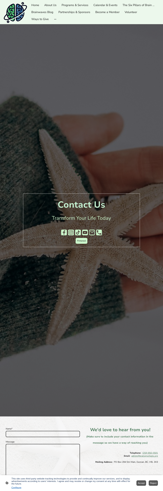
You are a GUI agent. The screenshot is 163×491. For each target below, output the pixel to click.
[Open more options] (55, 19)
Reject (153, 483)
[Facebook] (64, 232)
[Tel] (99, 232)
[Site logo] (15, 12)
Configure (16, 487)
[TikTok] (78, 232)
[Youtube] (85, 232)
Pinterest (81, 240)
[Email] (92, 232)
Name (9, 428)
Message (10, 441)
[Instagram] (71, 232)
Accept (141, 483)
